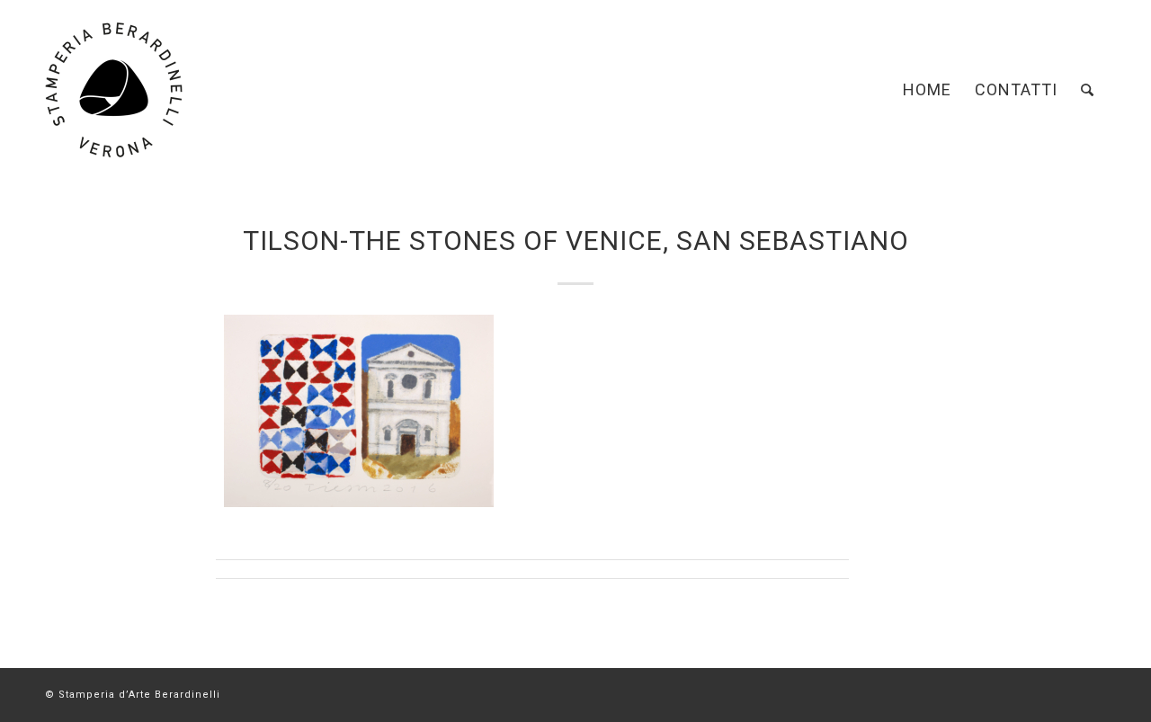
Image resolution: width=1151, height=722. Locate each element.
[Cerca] (1087, 90)
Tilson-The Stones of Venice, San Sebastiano (576, 240)
